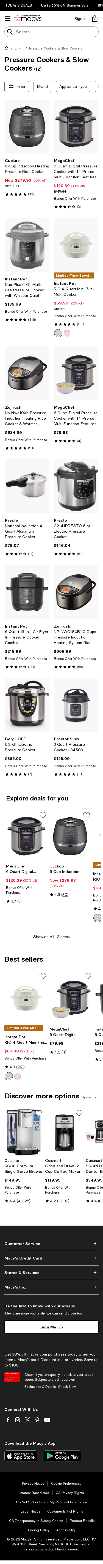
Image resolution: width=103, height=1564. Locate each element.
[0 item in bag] (95, 18)
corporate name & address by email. (51, 1549)
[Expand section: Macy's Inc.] (51, 1287)
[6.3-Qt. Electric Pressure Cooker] (27, 705)
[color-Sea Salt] (58, 333)
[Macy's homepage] (7, 49)
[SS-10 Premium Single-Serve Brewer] (23, 1132)
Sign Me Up (51, 1327)
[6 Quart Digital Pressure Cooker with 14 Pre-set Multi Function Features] (76, 373)
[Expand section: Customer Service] (51, 1244)
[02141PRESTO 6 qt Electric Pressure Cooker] (76, 486)
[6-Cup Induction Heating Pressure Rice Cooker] (27, 126)
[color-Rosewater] (67, 333)
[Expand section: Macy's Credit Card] (51, 1258)
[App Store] (20, 1455)
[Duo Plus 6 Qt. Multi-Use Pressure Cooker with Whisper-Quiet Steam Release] (27, 245)
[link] (27, 177)
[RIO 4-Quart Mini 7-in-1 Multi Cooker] (76, 245)
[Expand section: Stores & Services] (51, 1273)
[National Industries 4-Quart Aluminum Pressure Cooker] (27, 486)
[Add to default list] (43, 815)
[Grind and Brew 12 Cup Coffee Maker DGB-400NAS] (64, 1132)
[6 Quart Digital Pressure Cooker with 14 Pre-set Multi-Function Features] (76, 126)
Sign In (80, 18)
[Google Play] (62, 1455)
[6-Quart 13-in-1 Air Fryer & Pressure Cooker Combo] (27, 592)
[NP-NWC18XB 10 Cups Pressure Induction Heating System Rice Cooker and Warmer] (76, 592)
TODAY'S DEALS (18, 5)
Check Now (67, 1387)
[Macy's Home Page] (27, 18)
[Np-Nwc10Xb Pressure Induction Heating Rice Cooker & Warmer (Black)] (27, 373)
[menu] (7, 18)
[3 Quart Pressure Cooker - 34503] (76, 705)
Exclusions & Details (40, 1387)
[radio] (58, 333)
